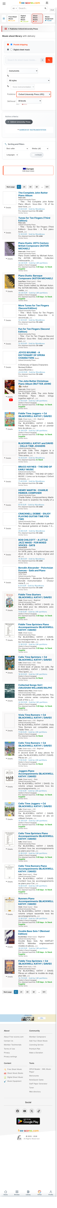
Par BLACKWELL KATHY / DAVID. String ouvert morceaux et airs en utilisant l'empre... (36, 815)
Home (6, 1194)
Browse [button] (17, 1194)
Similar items (23, 213)
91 (37, 187)
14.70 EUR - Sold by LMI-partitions (32, 978)
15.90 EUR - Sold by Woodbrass (31, 559)
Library (28, 1194)
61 (30, 187)
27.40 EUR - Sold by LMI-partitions (32, 401)
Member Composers (37, 1037)
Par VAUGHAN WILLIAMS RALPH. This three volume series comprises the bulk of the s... (36, 697)
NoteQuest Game (36, 1080)
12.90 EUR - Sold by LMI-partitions (32, 644)
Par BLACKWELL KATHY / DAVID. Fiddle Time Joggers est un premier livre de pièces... (36, 425)
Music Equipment (14, 1081)
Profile (50, 1194)
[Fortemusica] (19, 1137)
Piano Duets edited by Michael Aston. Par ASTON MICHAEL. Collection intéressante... (36, 258)
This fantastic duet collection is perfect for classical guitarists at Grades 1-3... (36, 526)
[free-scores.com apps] (3, 18)
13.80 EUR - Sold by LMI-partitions (32, 886)
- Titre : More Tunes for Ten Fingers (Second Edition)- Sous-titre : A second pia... (36, 315)
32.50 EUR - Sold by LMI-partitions (32, 702)
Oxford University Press (20, 122)
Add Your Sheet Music (38, 1041)
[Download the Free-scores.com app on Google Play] (28, 1121)
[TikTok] (39, 1111)
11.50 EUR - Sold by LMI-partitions (32, 791)
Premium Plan (34, 1049)
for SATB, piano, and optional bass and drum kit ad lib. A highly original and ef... (36, 554)
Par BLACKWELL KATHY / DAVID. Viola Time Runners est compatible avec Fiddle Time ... (36, 727)
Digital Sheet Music (15, 1077)
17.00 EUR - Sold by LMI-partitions (32, 612)
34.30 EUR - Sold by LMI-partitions (33, 263)
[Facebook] (17, 1111)
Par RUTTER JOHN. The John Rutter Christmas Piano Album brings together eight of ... (36, 395)
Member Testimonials (12, 1045)
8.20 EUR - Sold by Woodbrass (31, 586)
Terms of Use (9, 1049)
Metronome (34, 1076)
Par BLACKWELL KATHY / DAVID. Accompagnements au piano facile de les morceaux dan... (36, 639)
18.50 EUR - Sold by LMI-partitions (32, 674)
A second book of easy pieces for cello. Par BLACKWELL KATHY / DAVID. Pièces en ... (36, 755)
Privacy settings (10, 1057)
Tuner (31, 1088)
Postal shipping (20, 44)
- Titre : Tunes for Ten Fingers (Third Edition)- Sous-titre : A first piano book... (36, 229)
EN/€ (52, 10)
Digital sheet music (21, 49)
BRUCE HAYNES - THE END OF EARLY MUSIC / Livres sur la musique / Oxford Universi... (36, 476)
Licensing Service (36, 1045)
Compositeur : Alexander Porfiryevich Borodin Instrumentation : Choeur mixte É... (36, 580)
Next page (11, 187)
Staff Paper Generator (38, 1084)
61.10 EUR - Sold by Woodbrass (31, 505)
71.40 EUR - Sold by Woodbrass (31, 481)
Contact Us (8, 1041)
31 (24, 187)
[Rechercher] (45, 8)
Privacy (7, 1053)
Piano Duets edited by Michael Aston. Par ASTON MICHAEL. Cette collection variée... (36, 288)
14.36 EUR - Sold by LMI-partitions (32, 430)
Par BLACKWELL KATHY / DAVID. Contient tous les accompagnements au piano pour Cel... (36, 848)
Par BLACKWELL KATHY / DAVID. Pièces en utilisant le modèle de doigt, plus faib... (36, 973)
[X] (31, 1111)
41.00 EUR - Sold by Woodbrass (31, 209)
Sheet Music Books (15, 1073)
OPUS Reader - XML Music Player (40, 1070)
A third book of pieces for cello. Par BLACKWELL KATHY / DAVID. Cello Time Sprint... (36, 669)
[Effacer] (42, 60)
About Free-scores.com (13, 1037)
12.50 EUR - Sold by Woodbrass (31, 234)
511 (47, 187)
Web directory (35, 1092)
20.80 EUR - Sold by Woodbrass (31, 531)
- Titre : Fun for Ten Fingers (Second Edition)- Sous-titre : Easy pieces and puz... (36, 338)
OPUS (39, 1194)
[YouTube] (24, 1111)
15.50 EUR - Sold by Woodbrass (31, 458)
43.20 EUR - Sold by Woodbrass (31, 372)
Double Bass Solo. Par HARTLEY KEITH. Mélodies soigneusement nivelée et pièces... (36, 943)
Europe (28, 169)
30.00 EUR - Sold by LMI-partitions (32, 948)
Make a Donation (36, 1053)
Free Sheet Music (14, 1069)
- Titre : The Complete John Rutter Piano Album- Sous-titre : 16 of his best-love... (36, 204)
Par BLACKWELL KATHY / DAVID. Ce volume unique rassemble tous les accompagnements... (36, 786)
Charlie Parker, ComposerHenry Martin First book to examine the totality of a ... (36, 500)
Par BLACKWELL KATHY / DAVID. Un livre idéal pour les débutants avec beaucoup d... (36, 607)
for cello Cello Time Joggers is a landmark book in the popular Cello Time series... (36, 453)
